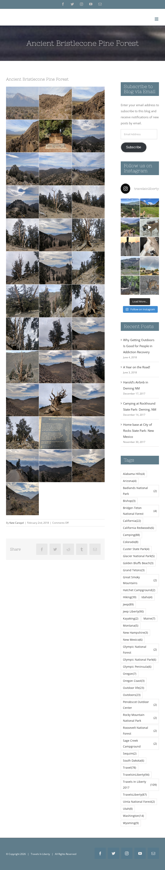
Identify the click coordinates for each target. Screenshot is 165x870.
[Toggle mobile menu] (157, 19)
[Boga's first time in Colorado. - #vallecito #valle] (130, 227)
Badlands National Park (140, 491)
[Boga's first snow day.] (149, 227)
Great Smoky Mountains (140, 580)
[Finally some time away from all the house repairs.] (130, 265)
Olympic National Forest (140, 649)
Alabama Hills (134, 474)
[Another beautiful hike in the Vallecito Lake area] (130, 207)
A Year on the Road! (136, 367)
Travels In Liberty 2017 (140, 784)
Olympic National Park (139, 659)
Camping (131, 535)
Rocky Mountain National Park (140, 718)
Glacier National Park (139, 556)
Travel (129, 767)
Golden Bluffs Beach (138, 563)
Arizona (129, 481)
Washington (133, 816)
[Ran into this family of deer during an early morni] (130, 285)
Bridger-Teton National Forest (140, 511)
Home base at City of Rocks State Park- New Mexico (138, 431)
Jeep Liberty (133, 611)
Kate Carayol (16, 522)
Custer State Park (136, 549)
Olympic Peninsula (137, 667)
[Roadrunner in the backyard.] (130, 246)
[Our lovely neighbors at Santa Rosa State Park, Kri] (149, 265)
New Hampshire (135, 632)
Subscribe (133, 147)
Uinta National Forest (139, 802)
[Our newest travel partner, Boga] (149, 246)
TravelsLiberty (135, 794)
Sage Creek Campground (140, 743)
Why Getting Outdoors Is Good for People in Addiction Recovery (138, 346)
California (132, 521)
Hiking (129, 597)
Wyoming (131, 823)
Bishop (129, 501)
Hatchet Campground (139, 590)
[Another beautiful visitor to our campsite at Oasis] (149, 285)
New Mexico (132, 640)
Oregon (129, 674)
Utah (128, 809)
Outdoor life (133, 688)
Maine (149, 618)
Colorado (130, 542)
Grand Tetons (133, 570)
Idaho (146, 597)
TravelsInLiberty (136, 775)
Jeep (128, 604)
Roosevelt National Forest (140, 730)
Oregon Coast (133, 681)
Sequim (129, 753)
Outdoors (131, 695)
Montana (130, 625)
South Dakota (133, 760)
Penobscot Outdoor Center (140, 705)
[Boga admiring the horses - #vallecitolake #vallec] (149, 207)
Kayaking (130, 618)
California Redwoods (138, 528)
